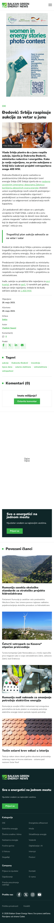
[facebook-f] (19, 894)
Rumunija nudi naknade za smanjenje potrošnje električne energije (26, 699)
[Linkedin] (17, 346)
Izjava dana (7, 367)
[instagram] (32, 894)
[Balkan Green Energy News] (15, 5)
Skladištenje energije (37, 834)
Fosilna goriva (8, 846)
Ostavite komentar (27, 401)
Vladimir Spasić (9, 328)
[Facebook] (4, 346)
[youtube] (39, 894)
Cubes (22, 916)
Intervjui (32, 851)
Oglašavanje (7, 877)
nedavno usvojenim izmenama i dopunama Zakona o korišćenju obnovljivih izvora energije (26, 184)
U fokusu (6, 851)
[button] (50, 5)
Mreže (31, 829)
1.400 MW (25, 290)
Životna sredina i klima (11, 834)
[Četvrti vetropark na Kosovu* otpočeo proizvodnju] (27, 626)
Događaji (6, 857)
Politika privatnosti (10, 906)
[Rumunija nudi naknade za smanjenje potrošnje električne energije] (27, 679)
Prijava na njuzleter (10, 871)
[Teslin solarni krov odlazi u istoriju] (27, 732)
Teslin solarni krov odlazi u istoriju (25, 750)
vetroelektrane (40, 367)
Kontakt (32, 871)
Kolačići (27, 906)
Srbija (4, 319)
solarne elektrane (23, 367)
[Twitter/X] (11, 346)
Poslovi (32, 857)
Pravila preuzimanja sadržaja (10, 883)
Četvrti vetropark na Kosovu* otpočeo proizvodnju (22, 645)
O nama (32, 877)
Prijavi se (14, 530)
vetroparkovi (7, 371)
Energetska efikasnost (38, 823)
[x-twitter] (26, 894)
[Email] (23, 346)
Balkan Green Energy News (21, 913)
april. (23, 284)
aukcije (5, 363)
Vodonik (32, 840)
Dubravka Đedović (19, 363)
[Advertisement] (27, 458)
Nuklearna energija (10, 840)
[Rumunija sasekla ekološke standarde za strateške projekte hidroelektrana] (27, 569)
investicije (35, 363)
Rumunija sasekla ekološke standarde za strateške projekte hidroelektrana (23, 590)
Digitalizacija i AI (36, 846)
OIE (4, 106)
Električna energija (10, 829)
